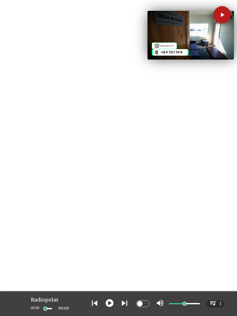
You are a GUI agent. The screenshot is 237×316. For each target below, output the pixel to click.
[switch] (143, 303)
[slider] (45, 308)
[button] (222, 14)
